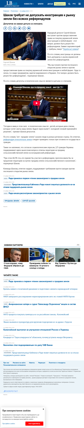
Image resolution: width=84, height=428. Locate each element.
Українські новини (70, 49)
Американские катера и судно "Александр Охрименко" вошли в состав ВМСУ (39, 305)
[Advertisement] (42, 222)
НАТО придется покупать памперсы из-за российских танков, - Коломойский (36, 314)
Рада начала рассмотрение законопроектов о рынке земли (32, 193)
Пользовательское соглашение (14, 365)
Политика (14, 11)
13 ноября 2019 (24, 11)
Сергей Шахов (28, 201)
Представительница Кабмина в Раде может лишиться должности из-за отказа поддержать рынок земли (39, 185)
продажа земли (12, 201)
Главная (6, 11)
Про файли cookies (8, 424)
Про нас (6, 363)
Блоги (40, 4)
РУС (74, 4)
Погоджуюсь (34, 424)
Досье (50, 4)
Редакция (41, 363)
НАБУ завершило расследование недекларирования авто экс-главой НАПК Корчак (39, 296)
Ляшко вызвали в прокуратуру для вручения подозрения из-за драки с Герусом (37, 322)
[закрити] (43, 409)
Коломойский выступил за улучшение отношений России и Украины (36, 329)
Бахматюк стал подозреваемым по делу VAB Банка (28, 345)
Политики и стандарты (57, 363)
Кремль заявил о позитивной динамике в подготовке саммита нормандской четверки (40, 289)
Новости (28, 4)
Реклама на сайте (19, 363)
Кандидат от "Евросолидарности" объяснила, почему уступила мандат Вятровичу (37, 337)
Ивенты (32, 363)
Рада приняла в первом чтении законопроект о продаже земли (34, 178)
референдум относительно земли (17, 139)
